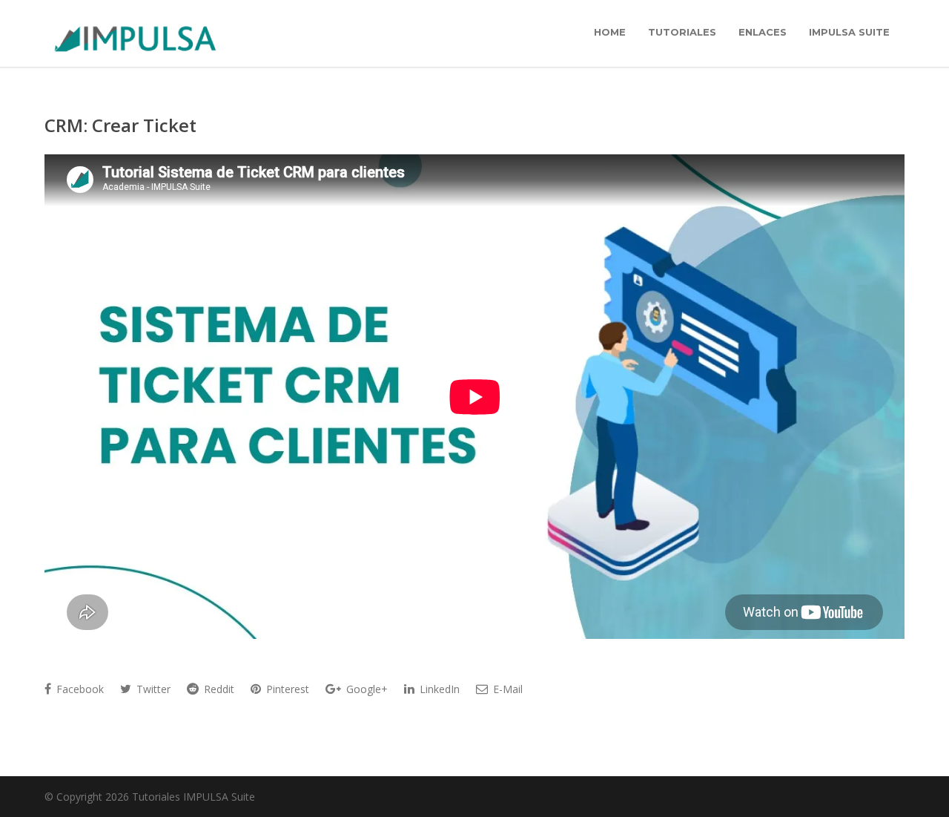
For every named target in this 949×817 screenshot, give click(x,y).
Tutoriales (682, 32)
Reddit (217, 689)
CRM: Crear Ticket (120, 125)
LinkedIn (438, 689)
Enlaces (762, 32)
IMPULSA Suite (849, 32)
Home (610, 32)
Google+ (365, 689)
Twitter (152, 689)
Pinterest (286, 689)
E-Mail (506, 689)
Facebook (78, 689)
